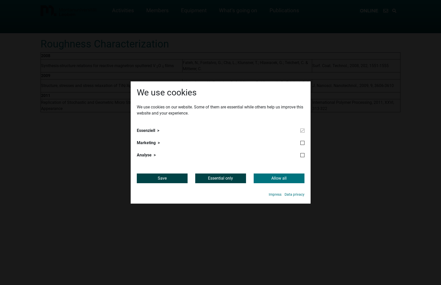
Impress (275, 194)
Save (162, 178)
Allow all (279, 178)
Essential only (220, 178)
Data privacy (294, 194)
